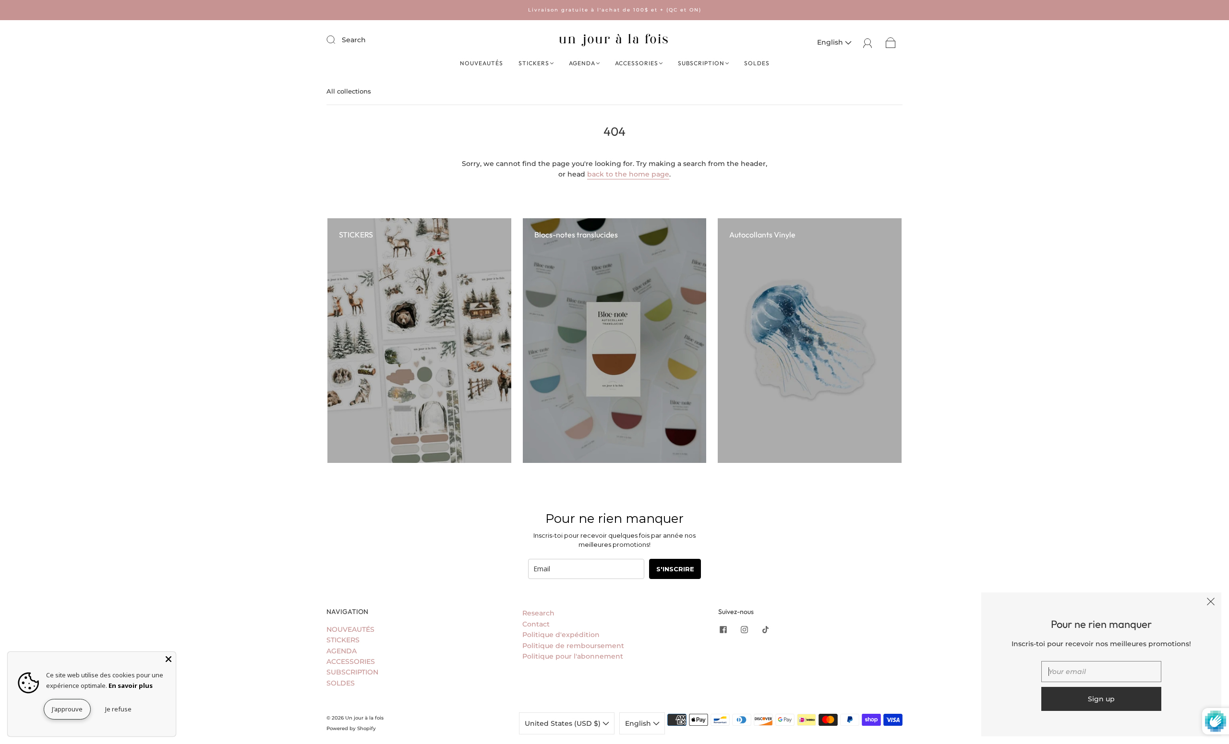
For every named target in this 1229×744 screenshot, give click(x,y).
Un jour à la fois (364, 718)
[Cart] (891, 42)
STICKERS (533, 63)
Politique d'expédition (561, 634)
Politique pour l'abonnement (572, 656)
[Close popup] (1210, 603)
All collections (348, 91)
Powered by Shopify (351, 728)
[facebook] (723, 629)
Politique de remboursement (573, 645)
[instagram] (744, 629)
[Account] (867, 42)
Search (354, 39)
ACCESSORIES (636, 63)
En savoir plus (130, 685)
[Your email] (1101, 671)
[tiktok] (765, 629)
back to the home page (628, 174)
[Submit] (337, 39)
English (831, 42)
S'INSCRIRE (675, 569)
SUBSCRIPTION (701, 63)
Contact (536, 624)
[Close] (168, 659)
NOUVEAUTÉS (481, 63)
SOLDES (757, 63)
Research (538, 613)
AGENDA (582, 63)
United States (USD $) (563, 723)
